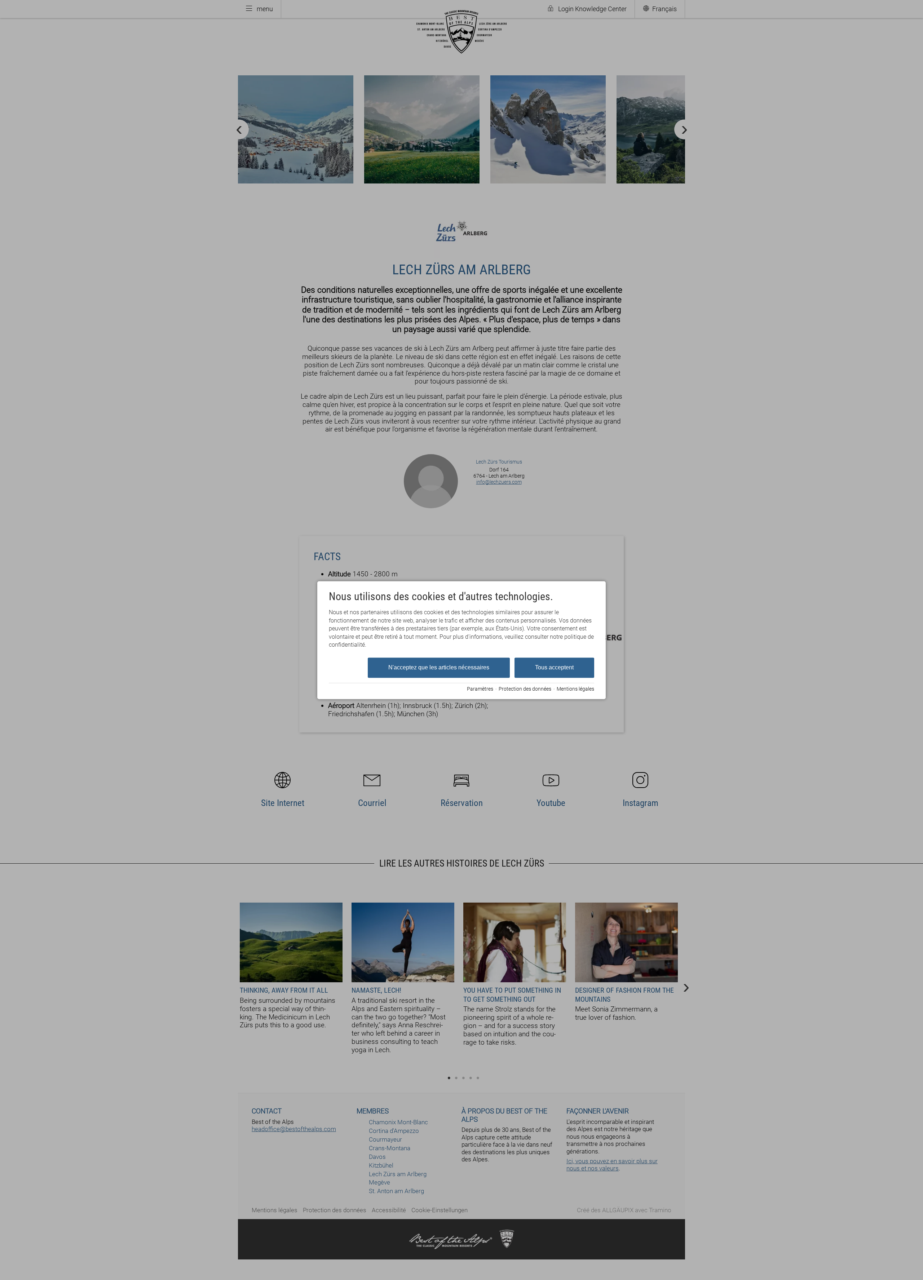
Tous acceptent (554, 668)
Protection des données (525, 689)
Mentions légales (575, 689)
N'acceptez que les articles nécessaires (438, 668)
